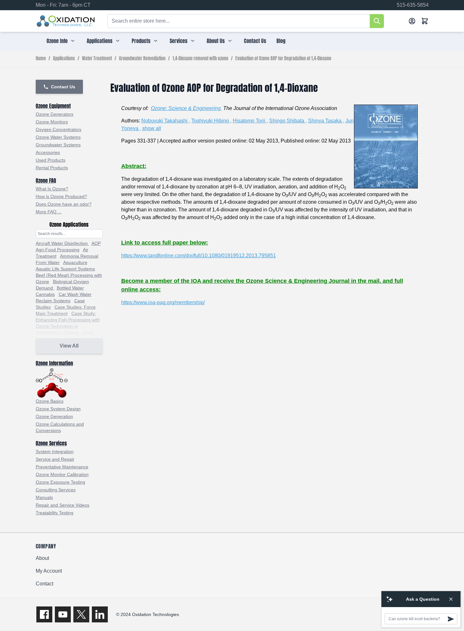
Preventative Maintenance (62, 466)
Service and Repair (55, 459)
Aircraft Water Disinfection (62, 243)
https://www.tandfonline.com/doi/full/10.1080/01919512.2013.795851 (198, 255)
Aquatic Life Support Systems (65, 268)
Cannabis (45, 294)
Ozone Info (57, 41)
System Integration (55, 451)
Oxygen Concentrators (58, 129)
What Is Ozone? (52, 188)
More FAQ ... (49, 211)
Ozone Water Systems (58, 137)
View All (69, 346)
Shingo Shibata (287, 120)
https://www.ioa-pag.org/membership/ (163, 302)
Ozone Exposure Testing (60, 482)
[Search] (377, 21)
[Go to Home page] (66, 21)
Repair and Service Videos (62, 505)
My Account (49, 571)
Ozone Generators (54, 114)
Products (141, 41)
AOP (96, 243)
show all (151, 128)
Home (41, 58)
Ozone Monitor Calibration (62, 474)
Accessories (48, 152)
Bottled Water (70, 287)
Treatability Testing (54, 512)
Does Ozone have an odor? (64, 204)
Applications (100, 41)
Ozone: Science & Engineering (186, 108)
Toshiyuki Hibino (210, 120)
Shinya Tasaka (325, 120)
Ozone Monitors (52, 121)
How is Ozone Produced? (61, 196)
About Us (216, 41)
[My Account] (412, 21)
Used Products (50, 160)
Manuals (44, 497)
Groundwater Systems (58, 144)
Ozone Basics (49, 401)
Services (179, 41)
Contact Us (255, 41)
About (42, 558)
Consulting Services (56, 489)
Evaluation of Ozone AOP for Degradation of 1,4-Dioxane (283, 58)
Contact (44, 583)
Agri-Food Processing (57, 249)
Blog (280, 41)
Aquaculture (75, 262)
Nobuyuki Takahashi (165, 120)
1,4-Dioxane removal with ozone (200, 58)
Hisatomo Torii (250, 120)
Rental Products (52, 167)
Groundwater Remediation (142, 58)
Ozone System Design (58, 408)
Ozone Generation (54, 416)
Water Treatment (97, 58)
